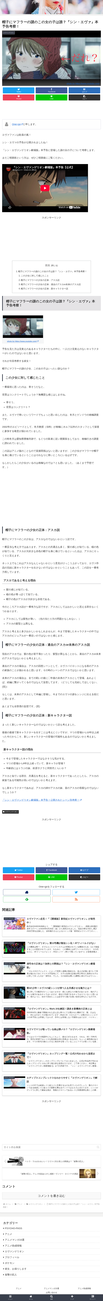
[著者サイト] (26, 892)
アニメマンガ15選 (14, 1239)
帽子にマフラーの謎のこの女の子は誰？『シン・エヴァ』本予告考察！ (52, 271)
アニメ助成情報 (13, 1245)
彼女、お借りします (16, 1268)
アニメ (8, 1234)
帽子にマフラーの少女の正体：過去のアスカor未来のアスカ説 (51, 284)
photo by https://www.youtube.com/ (83, 83)
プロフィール (12, 1257)
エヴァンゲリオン (11, 812)
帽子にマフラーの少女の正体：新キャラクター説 (44, 288)
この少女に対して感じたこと (35, 275)
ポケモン (9, 1263)
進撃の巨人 (11, 1274)
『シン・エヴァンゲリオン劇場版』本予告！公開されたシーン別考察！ (40, 800)
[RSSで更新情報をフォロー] (76, 899)
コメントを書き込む (51, 1195)
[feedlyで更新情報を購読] (26, 899)
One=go (16, 124)
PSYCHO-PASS (13, 1228)
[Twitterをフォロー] (76, 892)
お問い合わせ (51, 1292)
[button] (84, 97)
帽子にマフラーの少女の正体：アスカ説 (40, 280)
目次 (47, 265)
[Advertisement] (51, 110)
